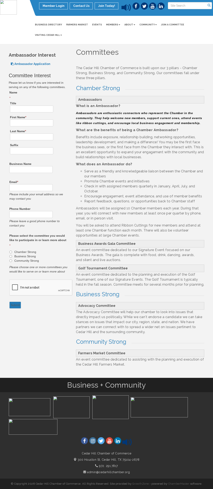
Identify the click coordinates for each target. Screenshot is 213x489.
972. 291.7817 (108, 466)
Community (147, 24)
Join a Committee (172, 24)
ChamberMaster (178, 483)
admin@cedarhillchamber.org (108, 472)
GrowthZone (140, 483)
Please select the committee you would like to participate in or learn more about (37, 238)
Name (13, 92)
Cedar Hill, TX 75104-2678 (109, 459)
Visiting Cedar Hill (47, 35)
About (128, 24)
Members (112, 24)
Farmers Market (77, 24)
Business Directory (48, 24)
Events (97, 24)
